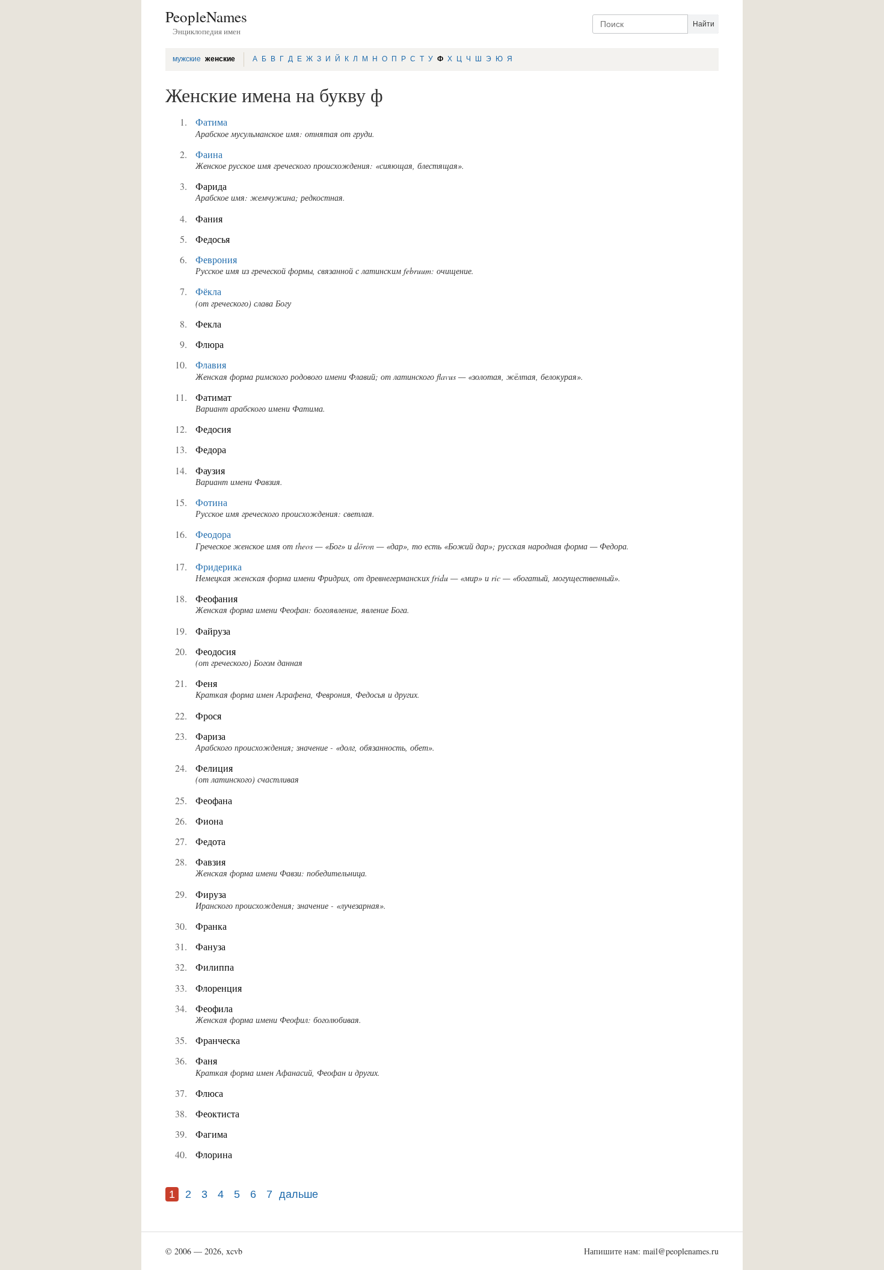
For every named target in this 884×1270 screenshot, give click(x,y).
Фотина (211, 502)
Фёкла (208, 291)
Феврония (216, 259)
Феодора (213, 534)
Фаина (209, 154)
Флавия (210, 364)
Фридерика (218, 566)
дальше (298, 1194)
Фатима (211, 121)
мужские (187, 59)
